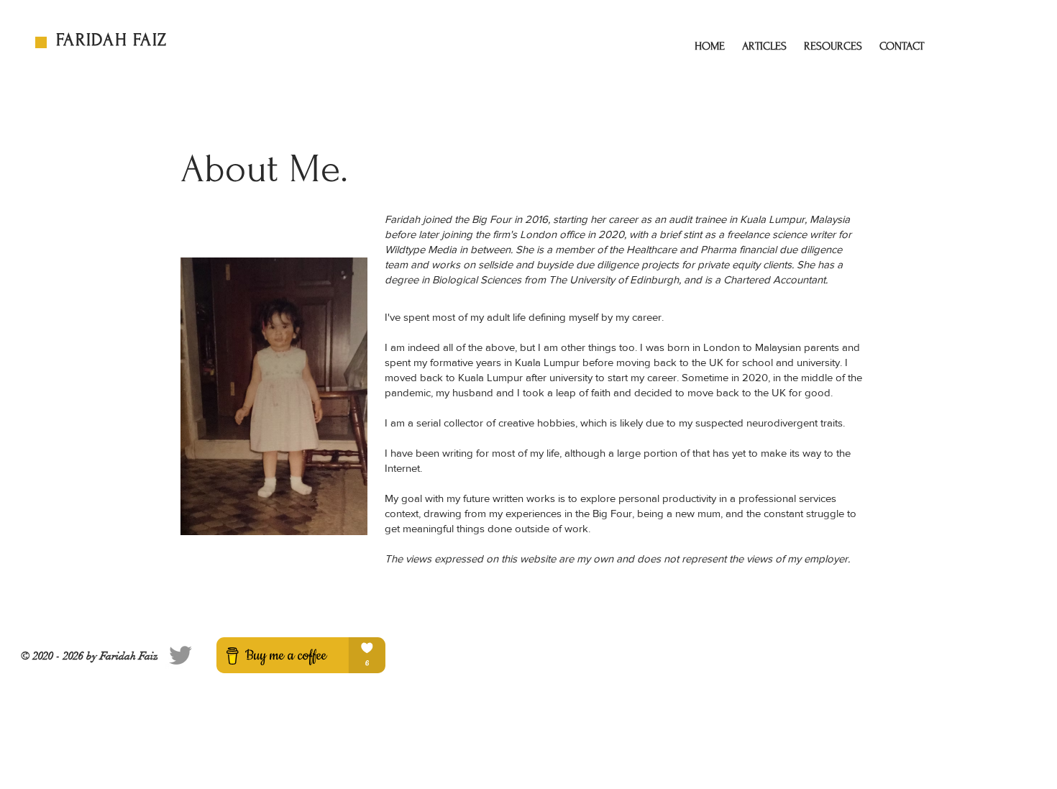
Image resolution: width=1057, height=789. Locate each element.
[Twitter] (180, 655)
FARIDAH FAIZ (111, 40)
